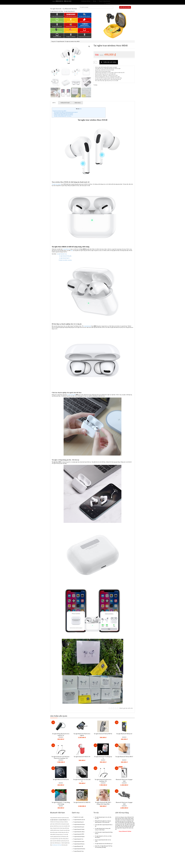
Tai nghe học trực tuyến (84, 31)
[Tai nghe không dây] (57, 34)
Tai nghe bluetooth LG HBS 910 (82, 802)
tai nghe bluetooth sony (62, 253)
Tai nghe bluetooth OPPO (78, 834)
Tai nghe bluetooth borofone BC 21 (82, 780)
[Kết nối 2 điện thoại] (71, 19)
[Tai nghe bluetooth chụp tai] (57, 19)
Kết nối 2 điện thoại (71, 21)
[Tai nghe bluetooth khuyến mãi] (84, 34)
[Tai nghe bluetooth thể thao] (71, 29)
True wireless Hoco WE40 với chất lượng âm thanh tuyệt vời (66, 112)
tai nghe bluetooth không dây (65, 256)
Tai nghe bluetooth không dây (57, 16)
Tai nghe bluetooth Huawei (78, 829)
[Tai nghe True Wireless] (71, 34)
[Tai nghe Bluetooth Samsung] (71, 14)
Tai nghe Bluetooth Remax (57, 31)
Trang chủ (53, 41)
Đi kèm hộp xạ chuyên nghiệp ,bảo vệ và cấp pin (63, 113)
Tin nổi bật (108, 3)
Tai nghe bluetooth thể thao (70, 31)
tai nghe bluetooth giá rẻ (64, 258)
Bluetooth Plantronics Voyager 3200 (124, 780)
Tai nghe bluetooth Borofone (79, 848)
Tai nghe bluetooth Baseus (78, 843)
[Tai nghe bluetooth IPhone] (71, 24)
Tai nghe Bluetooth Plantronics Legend (82, 734)
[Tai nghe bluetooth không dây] (57, 14)
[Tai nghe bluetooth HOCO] (57, 24)
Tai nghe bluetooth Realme (78, 836)
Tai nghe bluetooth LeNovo (78, 831)
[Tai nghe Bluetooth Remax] (57, 29)
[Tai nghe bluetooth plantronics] (84, 24)
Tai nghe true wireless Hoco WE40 (59, 110)
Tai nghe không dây (57, 36)
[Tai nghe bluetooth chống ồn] (84, 14)
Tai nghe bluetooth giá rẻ (84, 21)
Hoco (72, 250)
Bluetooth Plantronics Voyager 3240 (124, 803)
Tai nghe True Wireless (70, 36)
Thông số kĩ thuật (65, 102)
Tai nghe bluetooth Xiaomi (78, 841)
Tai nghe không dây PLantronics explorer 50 (60, 734)
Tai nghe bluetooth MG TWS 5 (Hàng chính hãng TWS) (103, 803)
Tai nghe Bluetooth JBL (78, 846)
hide (80, 108)
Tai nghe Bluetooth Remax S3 (124, 733)
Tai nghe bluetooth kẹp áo (78, 826)
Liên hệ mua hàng (125, 7)
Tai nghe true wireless (56, 184)
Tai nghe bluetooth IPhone (71, 26)
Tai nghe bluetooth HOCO (57, 26)
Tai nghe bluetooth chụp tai (57, 21)
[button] (89, 46)
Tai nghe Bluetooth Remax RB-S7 (124, 756)
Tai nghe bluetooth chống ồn (84, 16)
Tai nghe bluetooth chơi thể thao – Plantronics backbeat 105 (61, 757)
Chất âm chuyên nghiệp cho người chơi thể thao (63, 114)
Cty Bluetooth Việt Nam (85, 1)
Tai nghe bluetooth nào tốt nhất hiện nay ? (104, 843)
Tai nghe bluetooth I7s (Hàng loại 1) (103, 757)
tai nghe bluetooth (87, 326)
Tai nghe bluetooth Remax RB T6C (103, 733)
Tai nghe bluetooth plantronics (84, 26)
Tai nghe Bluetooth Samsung (71, 16)
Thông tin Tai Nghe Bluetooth (104, 1)
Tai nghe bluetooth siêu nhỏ (79, 819)
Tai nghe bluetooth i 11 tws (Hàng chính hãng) (61, 803)
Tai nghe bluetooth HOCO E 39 (82, 756)
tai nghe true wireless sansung (65, 260)
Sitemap (94, 1)
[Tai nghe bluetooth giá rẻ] (84, 19)
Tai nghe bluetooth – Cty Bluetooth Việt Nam (63, 8)
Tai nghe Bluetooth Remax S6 (61, 779)
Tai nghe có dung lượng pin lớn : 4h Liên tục (62, 116)
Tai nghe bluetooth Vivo (78, 839)
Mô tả (53, 102)
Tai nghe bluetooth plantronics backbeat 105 (103, 780)
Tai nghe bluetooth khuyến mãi (85, 36)
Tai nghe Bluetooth (60, 41)
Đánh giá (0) (77, 102)
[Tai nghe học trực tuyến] (84, 29)
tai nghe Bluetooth (66, 249)
